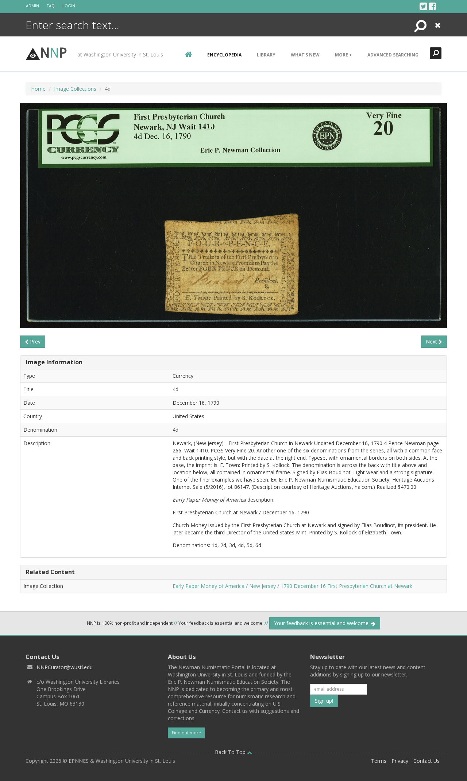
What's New (305, 55)
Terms (378, 760)
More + (343, 55)
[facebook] (432, 6)
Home (38, 88)
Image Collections (75, 88)
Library (266, 55)
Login (68, 5)
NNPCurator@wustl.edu (64, 667)
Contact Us (426, 760)
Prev (34, 341)
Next (432, 341)
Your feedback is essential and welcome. (322, 623)
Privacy (399, 760)
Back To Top (231, 752)
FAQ (51, 5)
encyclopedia (224, 55)
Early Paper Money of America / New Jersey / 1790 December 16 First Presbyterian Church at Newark (292, 585)
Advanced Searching (392, 55)
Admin (32, 5)
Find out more (186, 733)
